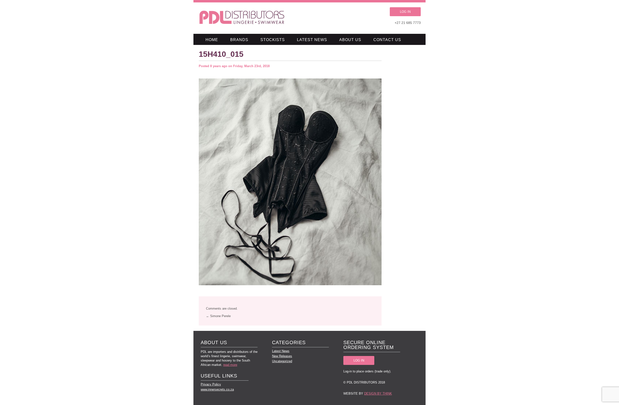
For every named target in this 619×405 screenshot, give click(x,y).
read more (230, 365)
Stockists (272, 40)
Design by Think (378, 393)
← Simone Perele (218, 316)
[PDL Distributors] (242, 18)
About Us (350, 40)
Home (212, 40)
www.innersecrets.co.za (217, 389)
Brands (239, 40)
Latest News (312, 40)
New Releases (282, 356)
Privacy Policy (211, 384)
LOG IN (405, 12)
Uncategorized (282, 361)
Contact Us (387, 40)
